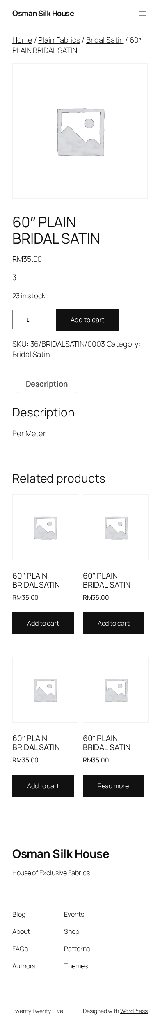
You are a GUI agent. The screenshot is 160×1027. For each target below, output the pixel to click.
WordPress (134, 1011)
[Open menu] (143, 13)
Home (22, 40)
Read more (113, 785)
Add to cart (87, 319)
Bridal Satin (105, 40)
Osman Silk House (43, 13)
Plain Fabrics (59, 40)
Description (47, 384)
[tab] (46, 384)
